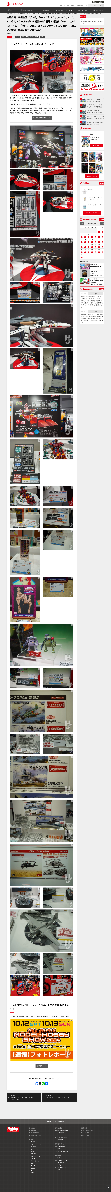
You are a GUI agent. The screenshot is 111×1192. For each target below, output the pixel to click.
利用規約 (49, 1121)
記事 (96, 294)
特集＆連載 (59, 1128)
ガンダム (33, 1142)
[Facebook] (36, 1083)
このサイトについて (82, 5)
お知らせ (62, 5)
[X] (40, 1083)
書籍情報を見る (91, 176)
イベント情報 (25, 36)
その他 (32, 1173)
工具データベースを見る (91, 212)
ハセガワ (17, 36)
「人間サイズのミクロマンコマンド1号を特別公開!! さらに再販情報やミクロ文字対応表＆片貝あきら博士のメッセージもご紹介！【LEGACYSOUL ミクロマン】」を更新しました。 (92, 318)
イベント (9, 36)
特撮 (32, 1163)
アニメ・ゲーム (35, 1161)
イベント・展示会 (60, 1146)
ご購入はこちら (95, 145)
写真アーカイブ (60, 1144)
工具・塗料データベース (88, 1130)
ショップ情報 (85, 1135)
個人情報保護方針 (59, 1121)
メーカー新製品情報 (61, 1137)
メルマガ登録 (98, 2)
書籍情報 (84, 1128)
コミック (33, 1168)
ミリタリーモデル (34, 36)
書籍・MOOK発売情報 (62, 1130)
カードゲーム (34, 1165)
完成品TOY (33, 1154)
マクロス (42, 36)
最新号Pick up (60, 1132)
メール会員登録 (35, 1132)
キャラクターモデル (36, 1144)
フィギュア (33, 1151)
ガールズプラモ (35, 1146)
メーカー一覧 (59, 1139)
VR (31, 1170)
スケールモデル (35, 1149)
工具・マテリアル (35, 1156)
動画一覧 (58, 1155)
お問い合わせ (70, 5)
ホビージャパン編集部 (62, 1151)
